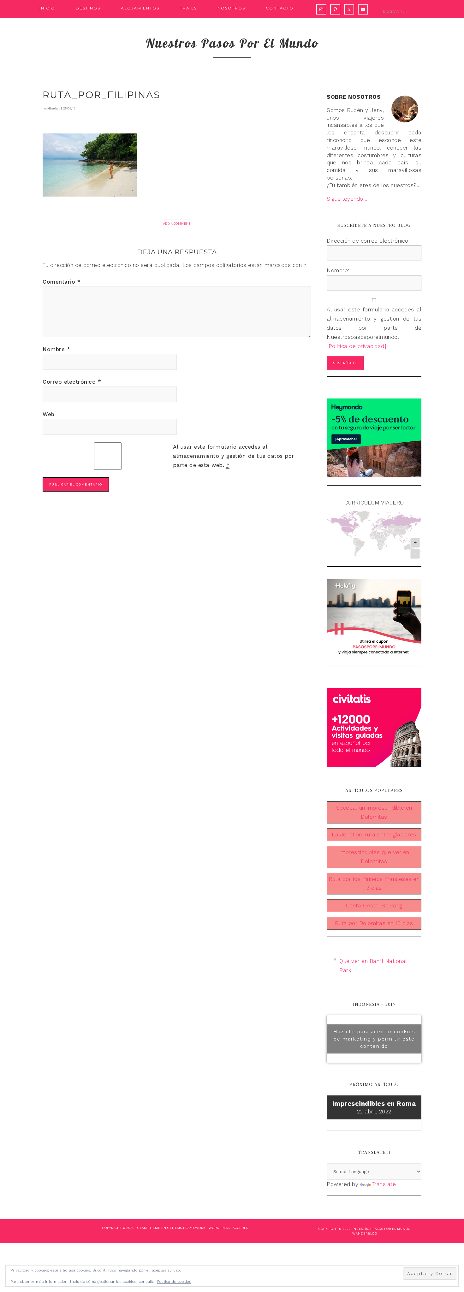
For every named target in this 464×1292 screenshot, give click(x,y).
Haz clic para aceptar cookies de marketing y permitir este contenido (374, 1039)
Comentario (61, 282)
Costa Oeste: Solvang (374, 905)
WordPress (219, 1228)
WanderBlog (364, 1233)
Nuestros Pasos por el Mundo (382, 1228)
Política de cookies (174, 1281)
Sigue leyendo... (347, 199)
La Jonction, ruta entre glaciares (374, 834)
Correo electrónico (72, 382)
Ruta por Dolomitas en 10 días (374, 923)
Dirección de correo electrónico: (368, 241)
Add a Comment (177, 223)
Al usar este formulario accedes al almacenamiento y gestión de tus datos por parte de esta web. (233, 456)
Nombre (56, 349)
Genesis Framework (186, 1228)
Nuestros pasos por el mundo (232, 43)
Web (49, 414)
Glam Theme (148, 1228)
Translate (384, 1184)
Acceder (240, 1228)
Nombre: (338, 270)
